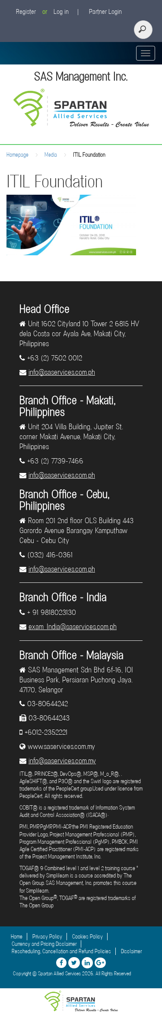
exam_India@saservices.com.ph (73, 626)
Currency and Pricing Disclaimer (44, 944)
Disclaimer (131, 951)
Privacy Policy (47, 936)
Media (50, 154)
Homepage (17, 154)
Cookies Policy (87, 936)
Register (26, 11)
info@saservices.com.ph (62, 372)
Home (16, 936)
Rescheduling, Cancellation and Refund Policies (61, 951)
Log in (61, 11)
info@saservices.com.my (62, 760)
